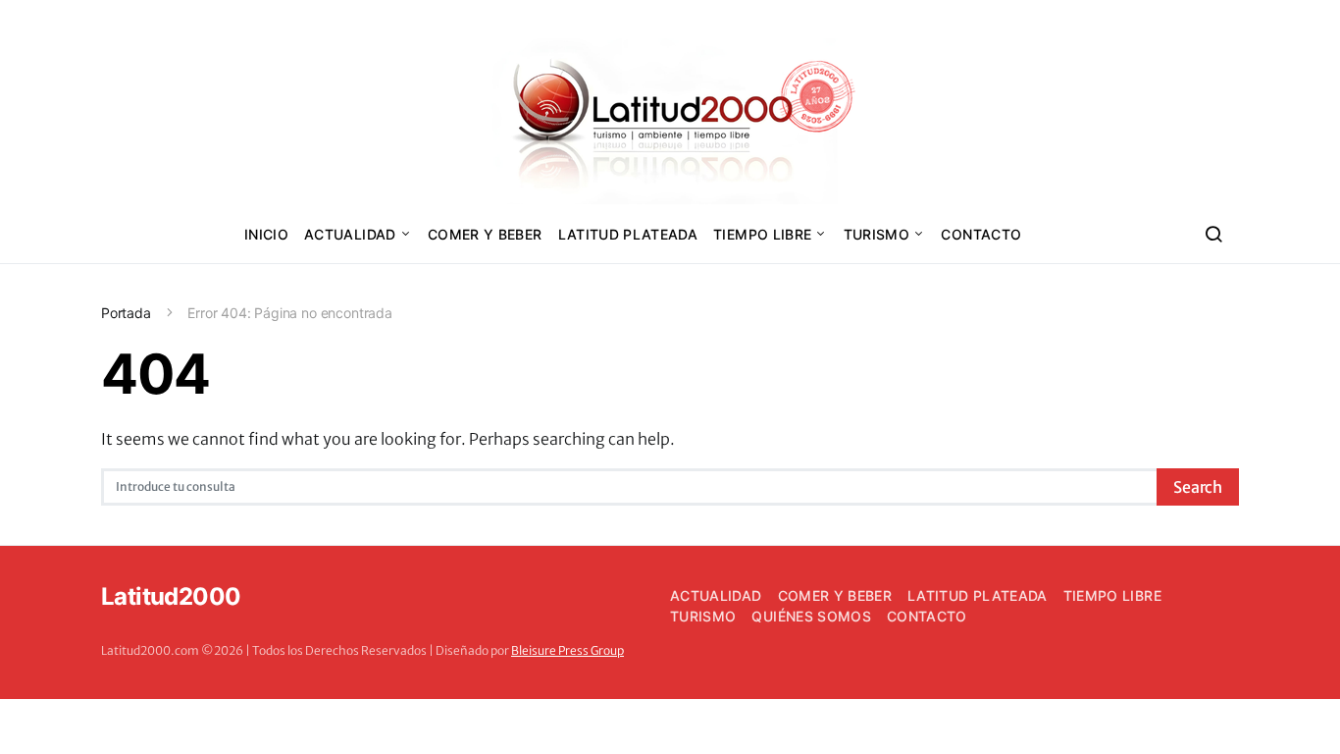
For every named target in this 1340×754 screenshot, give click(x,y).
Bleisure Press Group (567, 650)
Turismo (876, 234)
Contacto (981, 234)
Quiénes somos (811, 616)
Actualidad (350, 234)
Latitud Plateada (628, 234)
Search (1197, 487)
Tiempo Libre (762, 234)
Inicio (266, 234)
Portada (126, 312)
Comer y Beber (485, 234)
